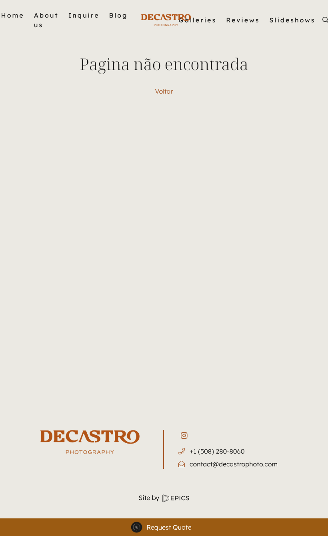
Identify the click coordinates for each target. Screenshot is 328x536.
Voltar (164, 91)
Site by (150, 498)
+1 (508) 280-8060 (217, 451)
